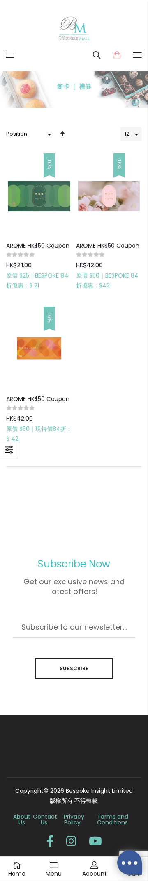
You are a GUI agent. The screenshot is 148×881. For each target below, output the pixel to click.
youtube (95, 841)
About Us (21, 819)
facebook (50, 841)
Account (94, 874)
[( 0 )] (117, 55)
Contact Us (45, 819)
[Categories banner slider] (74, 89)
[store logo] (74, 28)
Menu (54, 874)
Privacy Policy (74, 819)
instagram (71, 841)
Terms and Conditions (112, 819)
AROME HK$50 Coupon (37, 245)
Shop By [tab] (9, 450)
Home (16, 874)
